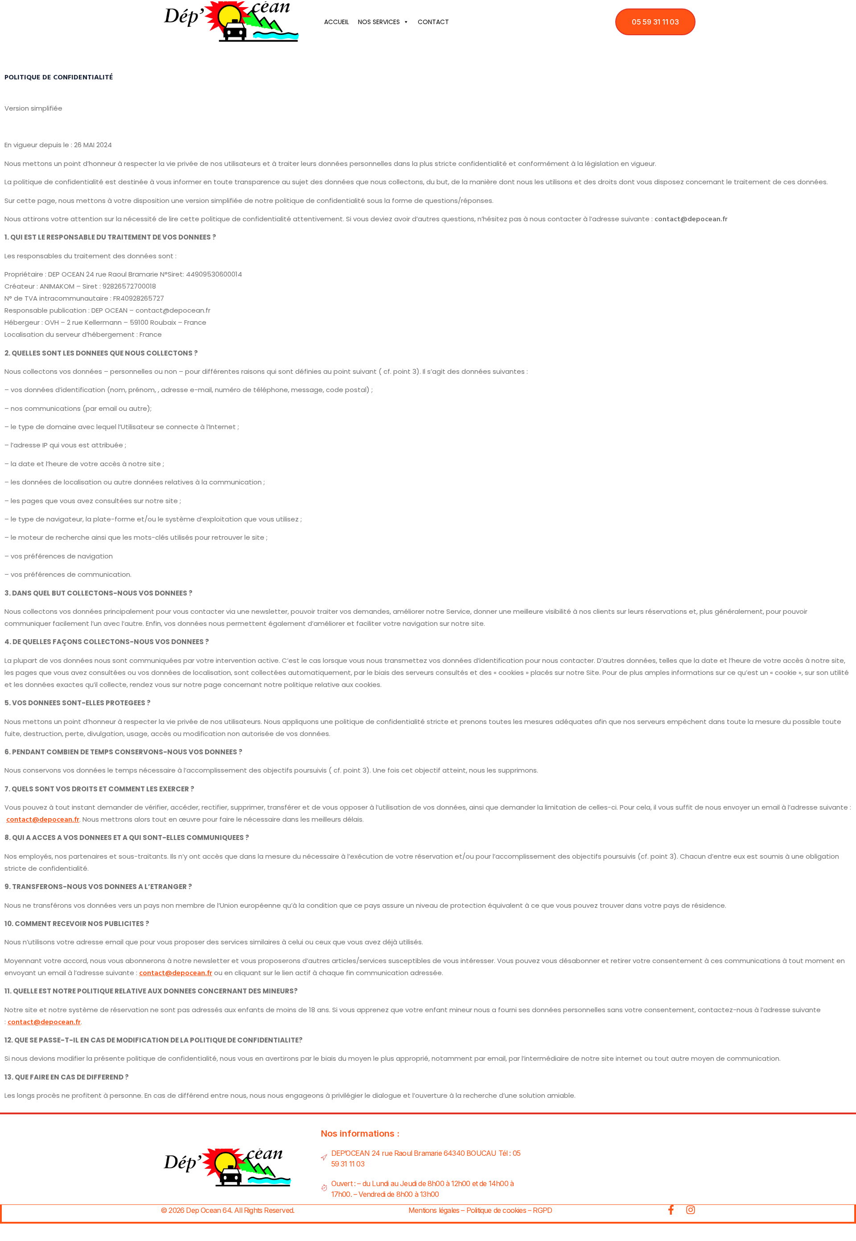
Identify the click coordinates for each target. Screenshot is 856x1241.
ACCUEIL (336, 21)
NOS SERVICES (379, 21)
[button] (655, 21)
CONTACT (433, 21)
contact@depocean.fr (42, 819)
